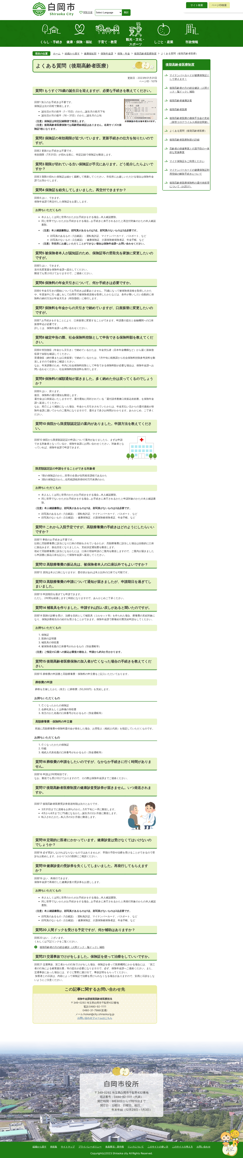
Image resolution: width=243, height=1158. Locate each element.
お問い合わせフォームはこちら (94, 1017)
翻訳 (126, 12)
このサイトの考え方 (182, 1146)
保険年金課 (107, 53)
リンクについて (136, 1146)
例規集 (53, 1146)
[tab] (196, 5)
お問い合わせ (203, 1146)
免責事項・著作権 (114, 1146)
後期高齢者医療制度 (145, 53)
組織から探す (72, 53)
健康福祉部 (90, 53)
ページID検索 (219, 5)
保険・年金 (123, 53)
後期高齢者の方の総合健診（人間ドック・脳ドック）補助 (72, 947)
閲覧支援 (88, 12)
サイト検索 (197, 5)
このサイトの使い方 (157, 1146)
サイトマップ (68, 1146)
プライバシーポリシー (90, 1146)
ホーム (56, 53)
